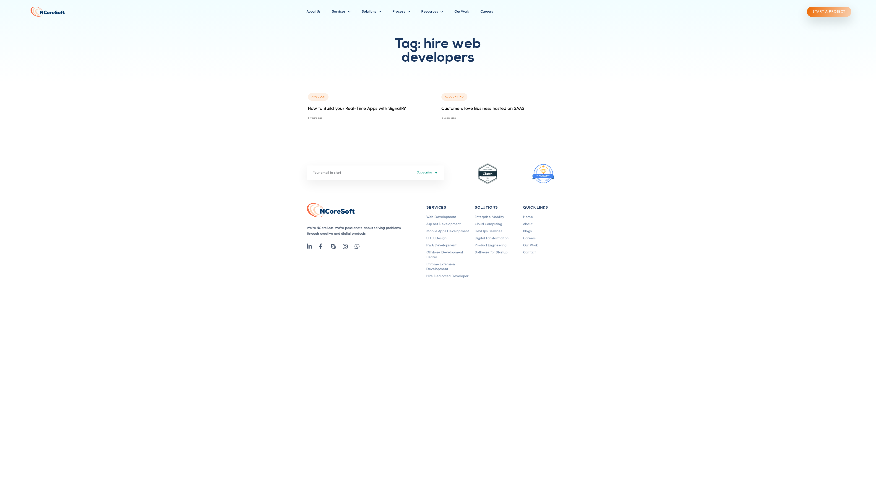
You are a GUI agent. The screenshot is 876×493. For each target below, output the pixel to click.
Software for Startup (491, 252)
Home (528, 217)
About (527, 224)
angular (318, 97)
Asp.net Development (443, 224)
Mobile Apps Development (447, 231)
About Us (314, 11)
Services (339, 11)
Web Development (441, 217)
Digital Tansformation (491, 238)
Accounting (454, 97)
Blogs (527, 231)
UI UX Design (436, 238)
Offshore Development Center (444, 255)
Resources (429, 11)
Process (399, 11)
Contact (529, 252)
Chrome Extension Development (440, 267)
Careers (486, 11)
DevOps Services (488, 231)
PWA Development (441, 245)
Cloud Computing (488, 224)
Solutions (369, 11)
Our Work (461, 11)
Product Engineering (491, 245)
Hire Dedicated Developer (447, 276)
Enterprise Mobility (489, 217)
